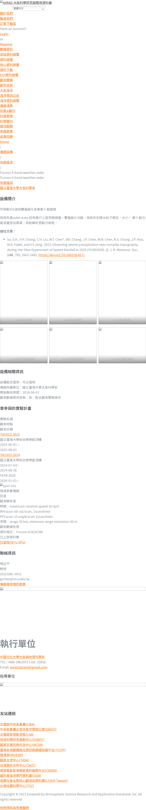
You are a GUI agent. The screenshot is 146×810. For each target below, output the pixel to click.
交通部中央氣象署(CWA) (17, 724)
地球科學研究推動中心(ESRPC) (22, 739)
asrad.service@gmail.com (28, 667)
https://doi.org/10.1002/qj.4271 (61, 254)
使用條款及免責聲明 (14, 807)
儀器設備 (6, 151)
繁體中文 (19, 8)
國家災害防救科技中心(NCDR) (21, 744)
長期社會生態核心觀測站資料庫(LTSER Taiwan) (34, 780)
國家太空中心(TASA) (14, 760)
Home (4, 141)
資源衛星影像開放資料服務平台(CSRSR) (28, 770)
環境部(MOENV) (11, 754)
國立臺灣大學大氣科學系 (17, 187)
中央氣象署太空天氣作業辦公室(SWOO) (28, 729)
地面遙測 (6, 162)
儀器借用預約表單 (13, 584)
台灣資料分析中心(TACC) (17, 765)
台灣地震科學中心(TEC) (17, 785)
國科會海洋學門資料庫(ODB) (20, 775)
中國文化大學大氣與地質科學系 (22, 656)
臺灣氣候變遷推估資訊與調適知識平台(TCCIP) (33, 749)
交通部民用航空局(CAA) (16, 734)
